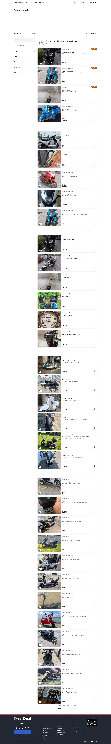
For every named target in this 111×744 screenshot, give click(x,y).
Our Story (74, 719)
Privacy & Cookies (21, 741)
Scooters (27, 7)
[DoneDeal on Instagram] (28, 728)
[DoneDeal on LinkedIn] (25, 728)
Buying (58, 722)
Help (58, 719)
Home (21, 7)
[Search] (16, 45)
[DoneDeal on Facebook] (16, 728)
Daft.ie (44, 737)
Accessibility (60, 734)
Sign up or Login (92, 2)
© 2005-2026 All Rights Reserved (90, 741)
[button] (43, 2)
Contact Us (59, 728)
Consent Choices (61, 732)
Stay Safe (59, 726)
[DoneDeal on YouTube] (22, 728)
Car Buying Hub (46, 732)
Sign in (22, 732)
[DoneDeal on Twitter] (19, 728)
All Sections (45, 724)
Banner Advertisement (77, 729)
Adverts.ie (45, 739)
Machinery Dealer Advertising (78, 731)
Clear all (33, 33)
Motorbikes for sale (47, 722)
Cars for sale (45, 719)
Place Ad (82, 2)
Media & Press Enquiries (77, 722)
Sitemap (44, 730)
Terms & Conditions (31, 741)
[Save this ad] (94, 62)
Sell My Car (45, 726)
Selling (58, 724)
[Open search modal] (75, 2)
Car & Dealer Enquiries (77, 726)
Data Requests (60, 730)
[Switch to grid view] (86, 33)
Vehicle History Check (47, 728)
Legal (15, 741)
